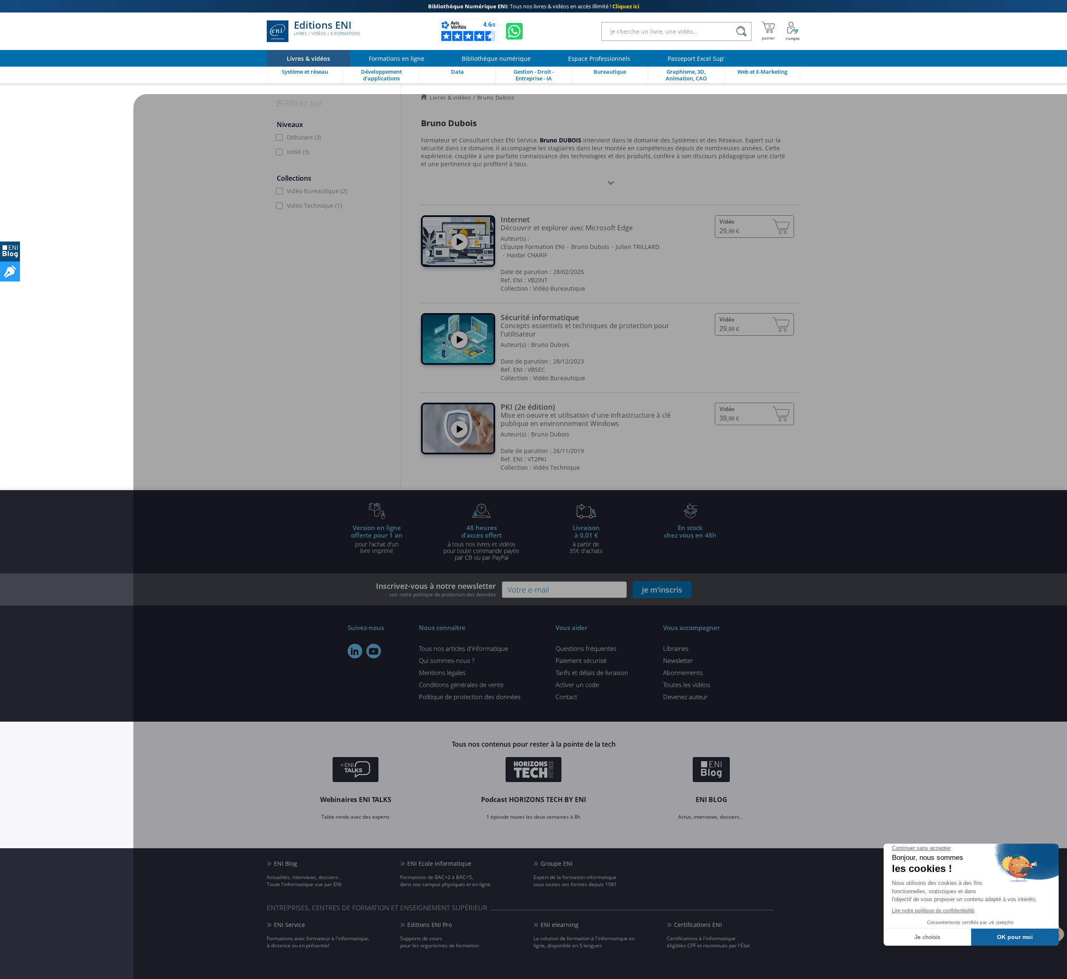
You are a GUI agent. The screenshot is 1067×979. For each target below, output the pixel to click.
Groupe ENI (557, 863)
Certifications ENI (698, 925)
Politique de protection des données (470, 697)
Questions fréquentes (586, 648)
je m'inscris (662, 590)
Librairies (676, 648)
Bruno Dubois (590, 247)
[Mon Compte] (792, 31)
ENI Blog (285, 863)
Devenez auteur (685, 697)
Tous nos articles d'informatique (463, 648)
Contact (566, 697)
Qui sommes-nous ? (446, 660)
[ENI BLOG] (10, 252)
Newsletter (678, 660)
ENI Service (289, 925)
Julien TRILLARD (637, 247)
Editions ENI (327, 28)
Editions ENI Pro (429, 925)
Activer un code (577, 684)
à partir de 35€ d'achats (586, 538)
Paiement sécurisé (581, 660)
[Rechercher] (741, 31)
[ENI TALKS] (355, 770)
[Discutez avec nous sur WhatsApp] (514, 31)
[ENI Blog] (711, 770)
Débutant (304, 137)
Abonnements (683, 672)
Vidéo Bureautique (317, 191)
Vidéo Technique (314, 205)
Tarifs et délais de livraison (592, 672)
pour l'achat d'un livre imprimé (377, 538)
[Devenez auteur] (10, 271)
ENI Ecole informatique (439, 863)
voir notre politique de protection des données (442, 594)
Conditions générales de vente (461, 684)
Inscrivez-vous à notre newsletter (436, 589)
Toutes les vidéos (686, 684)
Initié (298, 152)
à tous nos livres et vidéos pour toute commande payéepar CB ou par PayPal (481, 542)
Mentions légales (442, 672)
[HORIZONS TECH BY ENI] (534, 770)
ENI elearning (560, 925)
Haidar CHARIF (527, 255)
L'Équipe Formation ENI (533, 247)
